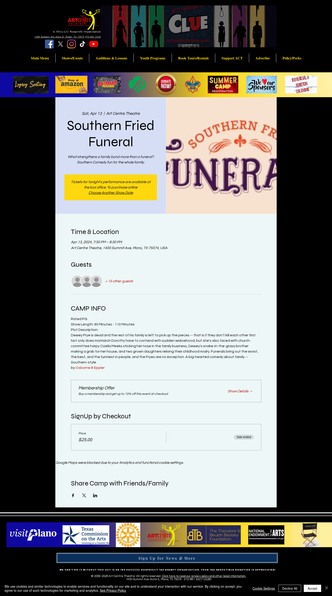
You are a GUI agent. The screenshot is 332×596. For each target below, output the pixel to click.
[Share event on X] (84, 495)
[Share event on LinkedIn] (95, 495)
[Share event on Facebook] (73, 495)
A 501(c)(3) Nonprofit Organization (77, 31)
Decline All (289, 588)
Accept (312, 588)
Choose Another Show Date (111, 193)
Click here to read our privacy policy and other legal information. (204, 576)
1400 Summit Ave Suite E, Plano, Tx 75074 (59, 36)
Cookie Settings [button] (264, 588)
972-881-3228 (93, 36)
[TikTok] (82, 44)
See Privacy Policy (113, 590)
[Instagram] (71, 44)
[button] (40, 58)
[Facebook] (49, 44)
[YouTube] (93, 44)
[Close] (326, 588)
